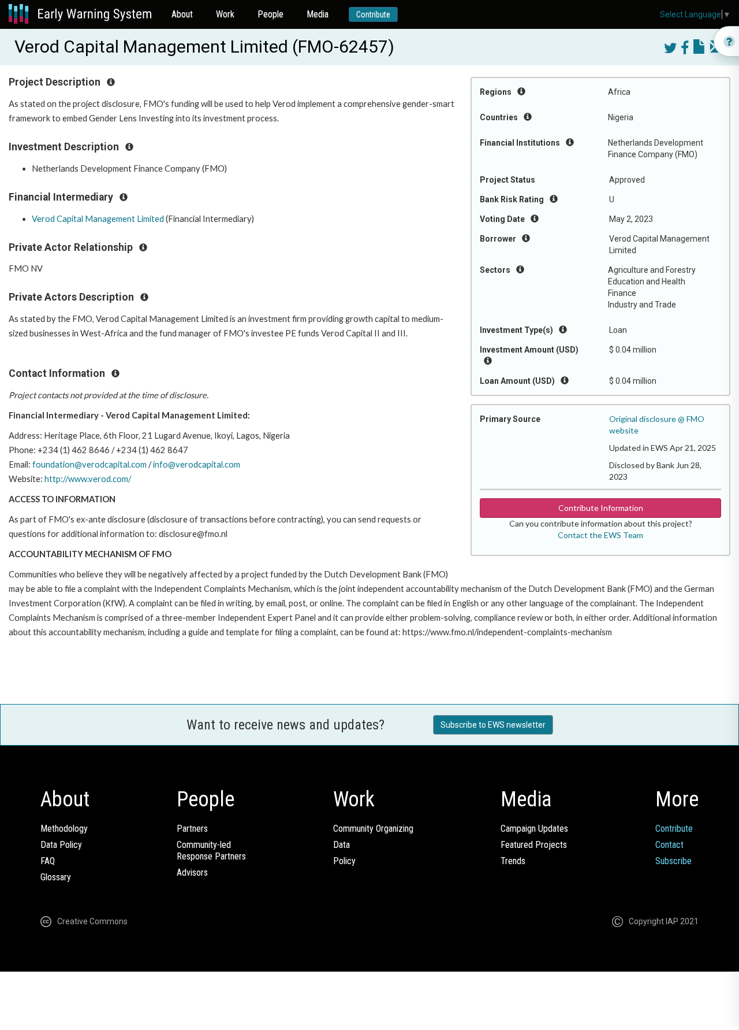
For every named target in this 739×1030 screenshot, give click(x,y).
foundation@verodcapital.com (89, 464)
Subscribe (673, 860)
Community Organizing (373, 828)
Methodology (64, 828)
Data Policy (61, 844)
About (182, 14)
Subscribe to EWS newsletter (493, 724)
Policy (344, 860)
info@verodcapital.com (196, 464)
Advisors (192, 872)
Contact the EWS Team (600, 535)
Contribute (373, 14)
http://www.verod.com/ (87, 479)
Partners (192, 828)
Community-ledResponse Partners (211, 850)
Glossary (55, 877)
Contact (669, 844)
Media (318, 14)
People (270, 14)
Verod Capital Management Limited (98, 219)
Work (225, 14)
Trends (513, 860)
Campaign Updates (534, 828)
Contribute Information (600, 508)
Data (341, 844)
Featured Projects (534, 844)
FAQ (47, 860)
